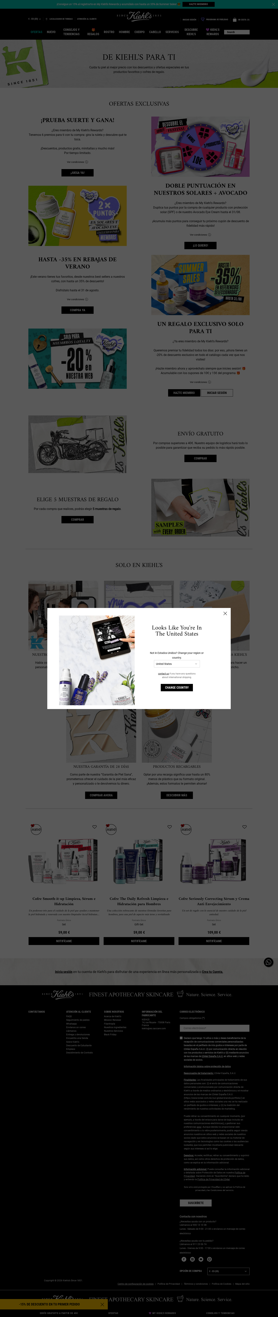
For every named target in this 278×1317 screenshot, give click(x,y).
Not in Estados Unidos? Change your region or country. (177, 655)
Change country (177, 687)
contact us (163, 673)
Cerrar (225, 613)
